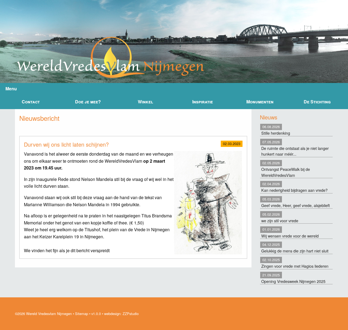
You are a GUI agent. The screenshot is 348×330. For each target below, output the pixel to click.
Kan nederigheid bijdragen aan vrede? (294, 187)
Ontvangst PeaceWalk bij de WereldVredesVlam (285, 169)
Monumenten (260, 101)
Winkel (145, 101)
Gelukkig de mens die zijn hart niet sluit (294, 248)
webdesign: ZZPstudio (121, 313)
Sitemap (81, 313)
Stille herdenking (275, 130)
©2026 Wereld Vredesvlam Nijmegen (43, 313)
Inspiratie (202, 101)
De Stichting (317, 101)
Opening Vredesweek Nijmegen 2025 (293, 278)
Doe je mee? (88, 101)
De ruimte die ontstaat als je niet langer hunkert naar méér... (295, 148)
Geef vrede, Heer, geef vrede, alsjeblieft (295, 202)
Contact (31, 101)
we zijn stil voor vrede (279, 217)
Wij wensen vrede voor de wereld (290, 232)
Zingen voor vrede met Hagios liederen (294, 263)
